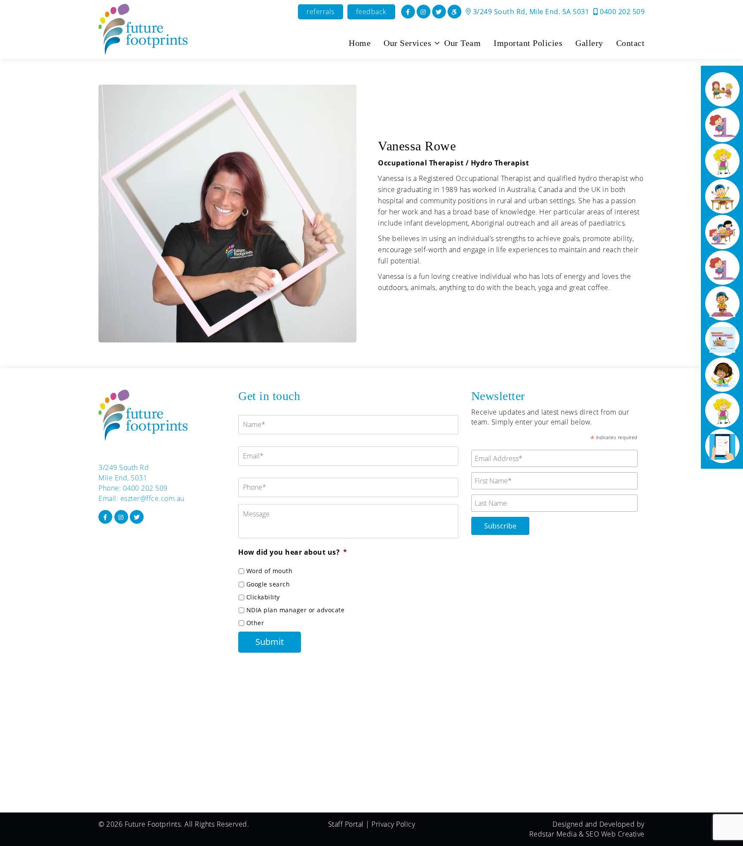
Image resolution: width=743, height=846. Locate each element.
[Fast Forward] (722, 232)
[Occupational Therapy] (722, 196)
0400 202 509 (621, 11)
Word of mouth (269, 571)
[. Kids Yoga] (722, 303)
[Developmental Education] (722, 89)
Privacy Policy (393, 824)
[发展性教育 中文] (722, 267)
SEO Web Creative (615, 834)
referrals (321, 11)
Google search (268, 584)
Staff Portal (346, 824)
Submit (269, 641)
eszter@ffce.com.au (152, 498)
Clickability (263, 597)
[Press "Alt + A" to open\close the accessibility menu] (454, 11)
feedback (371, 11)
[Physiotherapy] (722, 161)
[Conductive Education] (722, 125)
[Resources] (722, 446)
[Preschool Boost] (722, 339)
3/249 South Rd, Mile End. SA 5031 (530, 11)
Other (255, 623)
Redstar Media (553, 834)
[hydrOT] (722, 374)
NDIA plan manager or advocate (295, 610)
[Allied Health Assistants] (722, 410)
